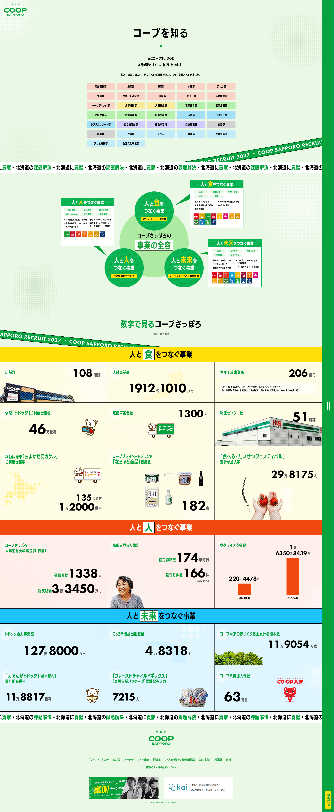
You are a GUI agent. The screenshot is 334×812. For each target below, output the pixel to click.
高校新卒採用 (204, 759)
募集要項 (157, 759)
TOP (91, 759)
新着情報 (218, 759)
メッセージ (129, 759)
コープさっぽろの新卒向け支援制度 (180, 759)
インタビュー (103, 759)
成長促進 (116, 759)
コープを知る (143, 759)
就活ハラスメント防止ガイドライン (161, 767)
